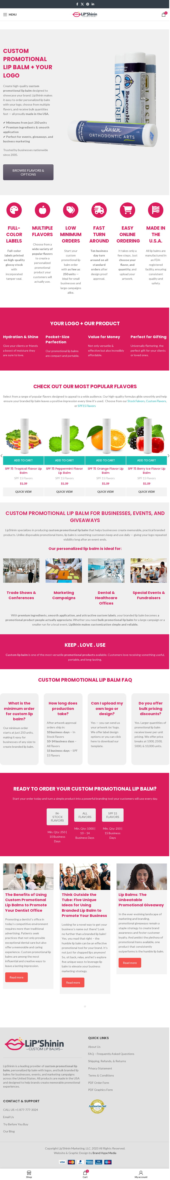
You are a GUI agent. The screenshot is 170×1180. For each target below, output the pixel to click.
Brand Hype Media (104, 1153)
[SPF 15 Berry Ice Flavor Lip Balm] (146, 435)
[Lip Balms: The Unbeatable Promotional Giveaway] (142, 876)
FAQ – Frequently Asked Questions (111, 1054)
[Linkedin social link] (92, 4)
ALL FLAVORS (85, 815)
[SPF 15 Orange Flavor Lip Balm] (105, 435)
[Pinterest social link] (87, 4)
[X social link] (82, 4)
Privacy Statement (100, 1068)
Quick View (23, 491)
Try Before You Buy (15, 1124)
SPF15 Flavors (87, 406)
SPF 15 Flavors (23, 478)
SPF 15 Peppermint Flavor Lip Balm (64, 471)
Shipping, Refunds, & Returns (107, 1061)
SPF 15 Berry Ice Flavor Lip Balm (146, 471)
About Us (94, 1046)
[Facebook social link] (77, 4)
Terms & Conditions (101, 1075)
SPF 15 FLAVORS (112, 815)
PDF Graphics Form (100, 1089)
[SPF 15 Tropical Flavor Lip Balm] (23, 435)
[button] (23, 460)
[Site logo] (85, 14)
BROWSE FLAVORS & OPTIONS (28, 172)
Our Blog (9, 1131)
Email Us (8, 1117)
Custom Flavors (156, 401)
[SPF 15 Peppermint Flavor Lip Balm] (64, 435)
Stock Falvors (136, 401)
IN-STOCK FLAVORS (57, 817)
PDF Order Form (98, 1082)
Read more (16, 977)
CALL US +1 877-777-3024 (20, 1109)
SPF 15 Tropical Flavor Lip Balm (23, 471)
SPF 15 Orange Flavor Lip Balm (106, 471)
